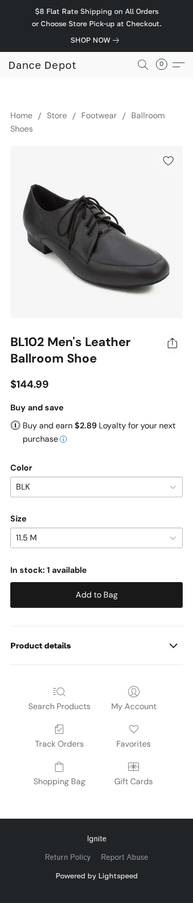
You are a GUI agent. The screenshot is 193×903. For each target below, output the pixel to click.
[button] (42, 65)
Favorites (133, 743)
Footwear (99, 115)
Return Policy (68, 857)
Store (57, 115)
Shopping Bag (59, 781)
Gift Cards (133, 781)
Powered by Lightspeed (97, 875)
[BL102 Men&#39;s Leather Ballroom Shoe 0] (96, 232)
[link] (97, 40)
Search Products (59, 706)
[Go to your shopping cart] (164, 65)
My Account (133, 706)
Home (21, 115)
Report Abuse (124, 857)
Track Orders (59, 743)
